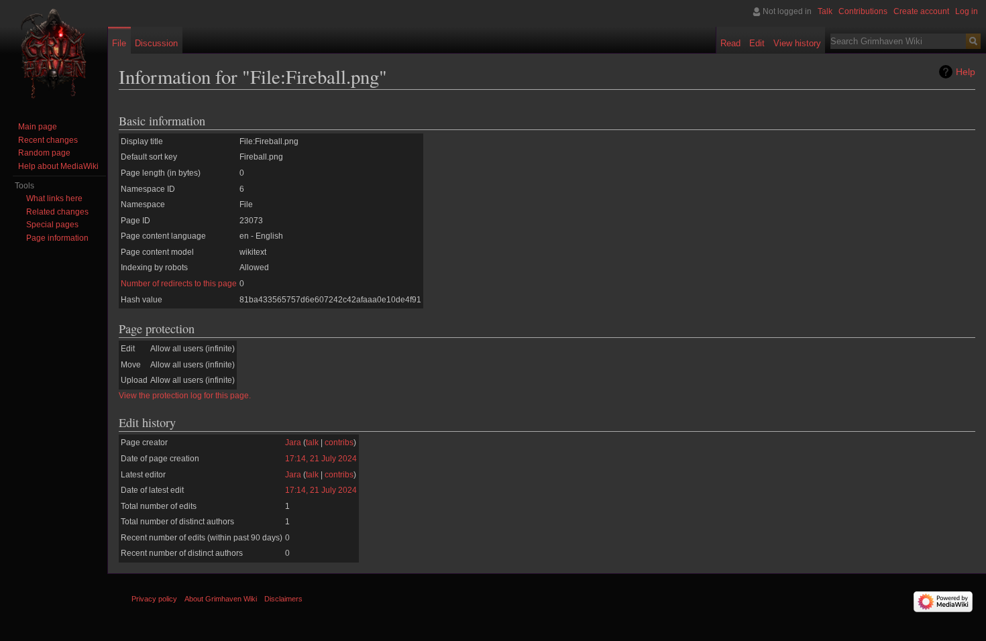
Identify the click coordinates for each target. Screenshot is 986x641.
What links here (54, 198)
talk (312, 442)
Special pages (52, 224)
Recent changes (48, 140)
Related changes (57, 212)
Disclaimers (283, 599)
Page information (57, 238)
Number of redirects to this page (179, 283)
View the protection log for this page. (185, 395)
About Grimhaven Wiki (220, 599)
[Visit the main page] (53, 53)
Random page (44, 153)
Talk (825, 11)
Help (965, 71)
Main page (37, 126)
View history (797, 43)
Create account (921, 11)
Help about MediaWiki (58, 166)
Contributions (862, 11)
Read (730, 43)
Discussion (156, 43)
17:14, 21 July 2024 (321, 458)
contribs (339, 442)
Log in (966, 11)
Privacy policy (154, 599)
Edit (757, 43)
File (119, 43)
